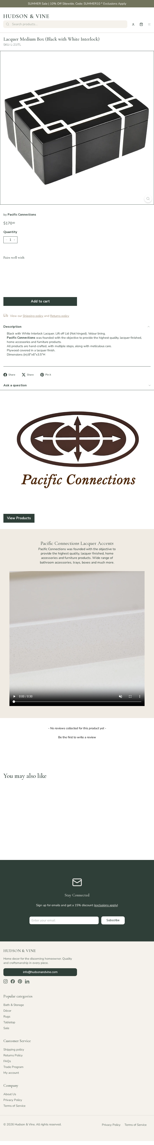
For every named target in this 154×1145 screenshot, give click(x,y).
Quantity (10, 232)
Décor (7, 1011)
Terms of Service (14, 1106)
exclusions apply (106, 905)
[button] (77, 736)
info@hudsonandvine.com (40, 972)
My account (11, 1073)
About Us (9, 1094)
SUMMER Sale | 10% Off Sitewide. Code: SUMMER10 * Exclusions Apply (77, 4)
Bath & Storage (13, 1005)
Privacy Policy (12, 1100)
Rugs (6, 1016)
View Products (19, 518)
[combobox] (65, 24)
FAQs (7, 1061)
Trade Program (13, 1067)
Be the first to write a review (77, 737)
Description (12, 326)
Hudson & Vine (26, 16)
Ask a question (15, 385)
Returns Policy (13, 1055)
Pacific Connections (22, 215)
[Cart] (141, 24)
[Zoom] (148, 198)
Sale (6, 1028)
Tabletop (9, 1022)
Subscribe (113, 920)
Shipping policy (13, 1050)
